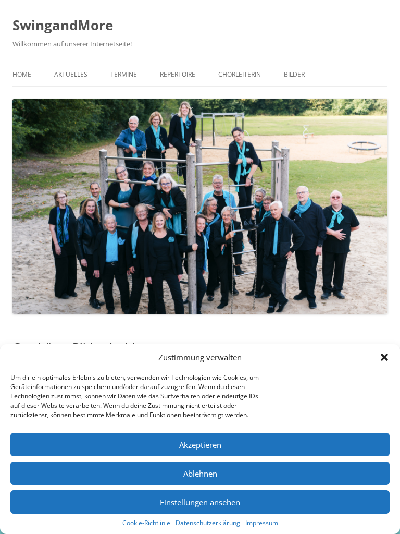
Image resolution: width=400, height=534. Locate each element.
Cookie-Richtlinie (146, 522)
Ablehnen (200, 473)
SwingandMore (62, 25)
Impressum (261, 522)
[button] (384, 357)
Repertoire (177, 74)
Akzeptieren (200, 445)
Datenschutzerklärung (208, 522)
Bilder (294, 74)
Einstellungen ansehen (200, 502)
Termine (123, 74)
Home (21, 74)
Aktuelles (71, 74)
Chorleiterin (239, 74)
